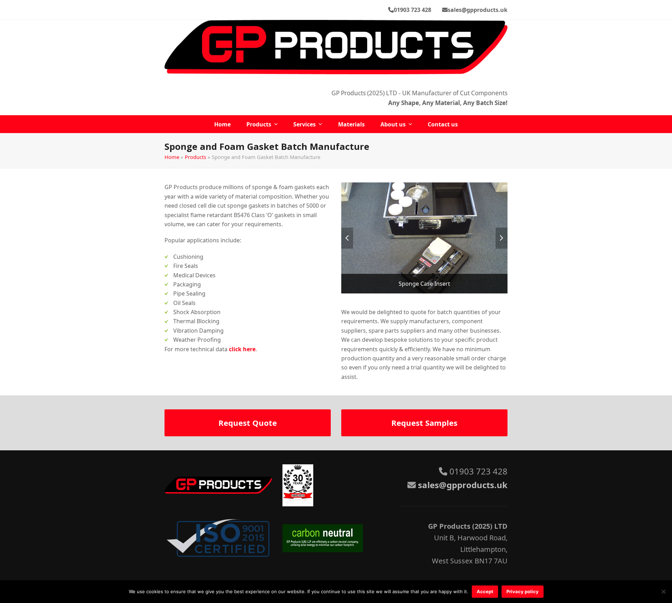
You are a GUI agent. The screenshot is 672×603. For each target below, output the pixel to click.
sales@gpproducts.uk (477, 10)
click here (242, 349)
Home (171, 156)
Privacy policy (522, 591)
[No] (663, 591)
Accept (485, 591)
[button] (347, 238)
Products (195, 156)
